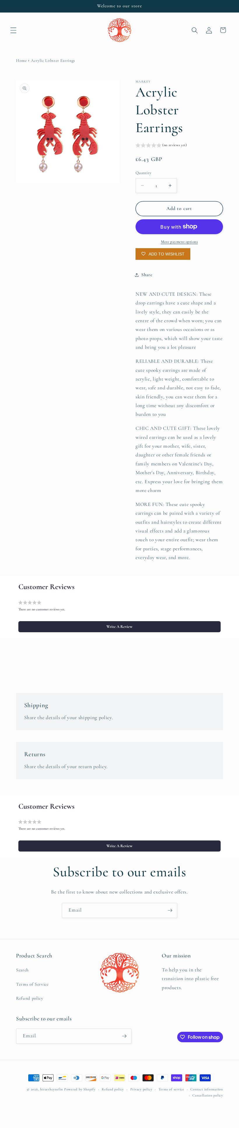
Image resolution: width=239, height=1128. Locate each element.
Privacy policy (141, 1089)
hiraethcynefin (51, 1089)
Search (22, 970)
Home (21, 60)
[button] (13, 30)
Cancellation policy (207, 1095)
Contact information (206, 1089)
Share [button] (146, 274)
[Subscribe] (170, 910)
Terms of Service (32, 984)
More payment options (179, 241)
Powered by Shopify (80, 1089)
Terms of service (171, 1089)
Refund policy (29, 998)
